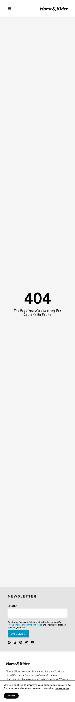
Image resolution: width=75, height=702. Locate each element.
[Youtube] (32, 642)
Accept (11, 695)
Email (13, 606)
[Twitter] (26, 642)
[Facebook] (9, 642)
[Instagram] (14, 642)
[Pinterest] (20, 642)
